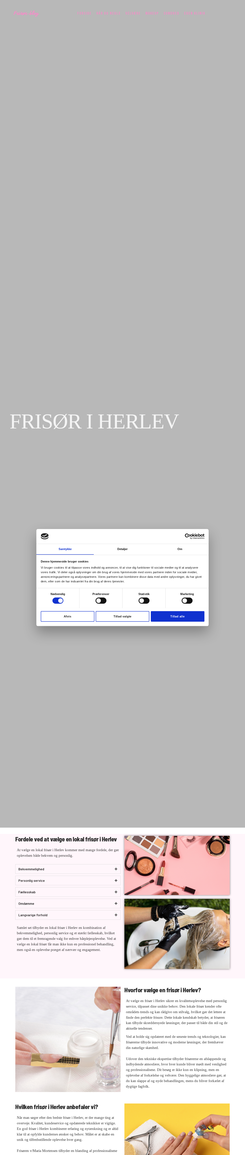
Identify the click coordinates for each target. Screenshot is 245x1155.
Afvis (67, 616)
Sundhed (171, 13)
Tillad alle (177, 616)
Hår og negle (108, 13)
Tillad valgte (122, 616)
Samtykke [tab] (65, 549)
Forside (84, 13)
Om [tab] (179, 549)
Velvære (133, 13)
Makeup (152, 13)
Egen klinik (194, 13)
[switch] (101, 601)
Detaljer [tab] (122, 549)
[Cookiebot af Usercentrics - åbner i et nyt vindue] (187, 536)
